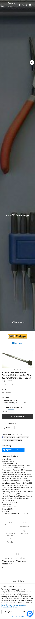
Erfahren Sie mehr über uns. (10, 607)
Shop (3, 381)
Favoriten (24, 533)
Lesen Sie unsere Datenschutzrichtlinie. (13, 605)
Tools (10, 381)
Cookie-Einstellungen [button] (17, 616)
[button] (8, 427)
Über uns (11, 3)
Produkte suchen (11, 525)
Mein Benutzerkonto (24, 526)
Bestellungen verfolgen (10, 534)
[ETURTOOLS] (17, 336)
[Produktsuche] (32, 62)
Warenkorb (10, 542)
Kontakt (10, 6)
